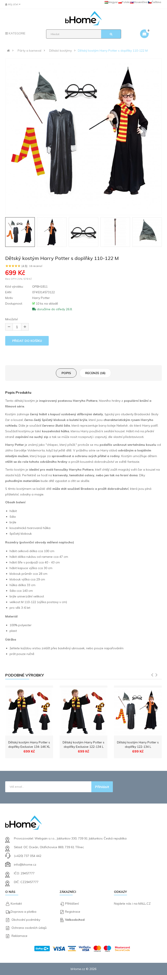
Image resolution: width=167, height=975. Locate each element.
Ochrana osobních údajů (29, 928)
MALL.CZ (144, 903)
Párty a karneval (29, 50)
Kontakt (16, 903)
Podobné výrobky (24, 675)
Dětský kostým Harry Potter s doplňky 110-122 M (113, 50)
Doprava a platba (23, 912)
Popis (66, 373)
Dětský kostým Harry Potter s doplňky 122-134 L (138, 744)
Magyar (113, 2)
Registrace (72, 912)
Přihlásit (102, 787)
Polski (125, 2)
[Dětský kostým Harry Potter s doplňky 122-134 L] (138, 710)
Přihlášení (72, 903)
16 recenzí (35, 266)
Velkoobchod (75, 920)
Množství (11, 319)
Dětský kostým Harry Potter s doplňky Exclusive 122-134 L (83, 744)
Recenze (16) (95, 373)
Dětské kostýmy (60, 50)
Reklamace (19, 936)
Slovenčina (140, 2)
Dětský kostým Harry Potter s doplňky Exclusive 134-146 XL (29, 744)
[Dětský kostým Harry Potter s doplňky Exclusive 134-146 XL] (29, 710)
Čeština (156, 2)
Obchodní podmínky (26, 920)
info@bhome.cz (25, 864)
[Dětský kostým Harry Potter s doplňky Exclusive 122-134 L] (83, 710)
